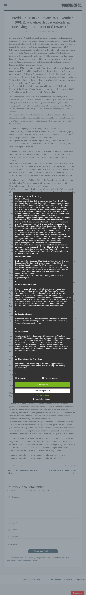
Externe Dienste (51, 378)
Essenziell (22, 378)
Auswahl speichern (42, 391)
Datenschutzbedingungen (42, 399)
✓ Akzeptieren (42, 384)
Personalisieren (43, 395)
